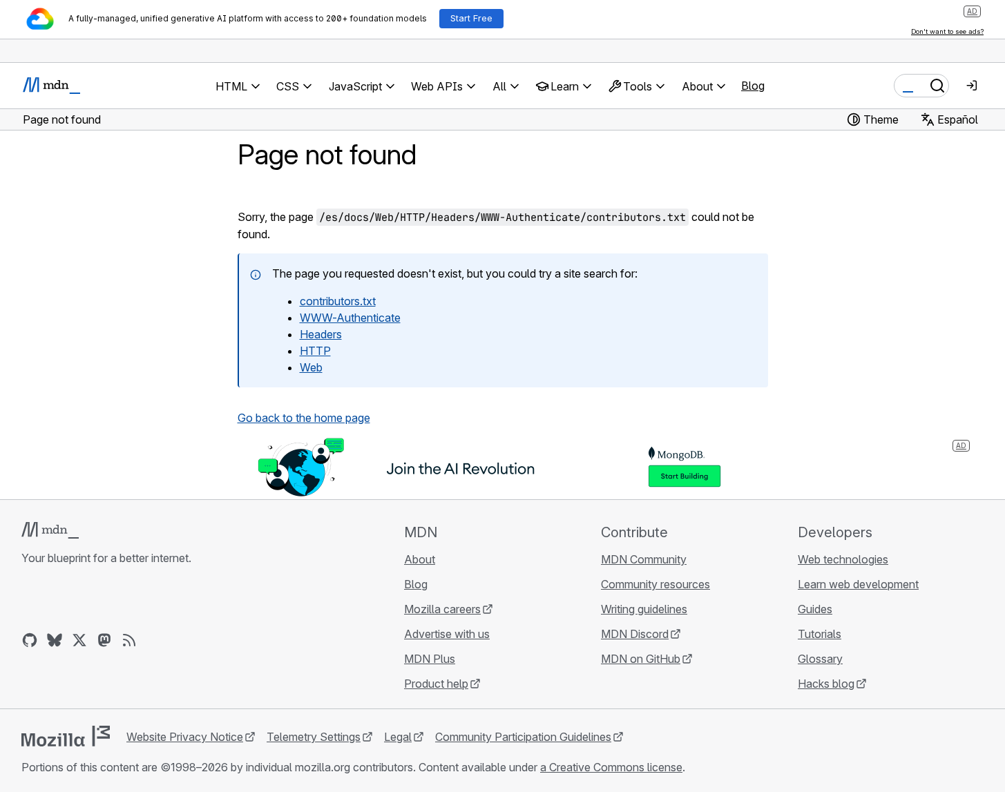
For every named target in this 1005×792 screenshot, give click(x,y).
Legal (398, 737)
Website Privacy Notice (184, 737)
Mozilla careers (442, 609)
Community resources (655, 584)
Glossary (820, 659)
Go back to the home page (304, 418)
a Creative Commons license (611, 767)
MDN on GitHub (640, 659)
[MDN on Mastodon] (104, 640)
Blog (753, 86)
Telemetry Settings (314, 737)
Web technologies (843, 559)
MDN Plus (429, 659)
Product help (436, 683)
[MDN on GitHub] (29, 640)
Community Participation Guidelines (523, 737)
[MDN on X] (79, 640)
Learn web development (858, 584)
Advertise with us (447, 634)
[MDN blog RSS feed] (129, 640)
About (419, 559)
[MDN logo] (50, 530)
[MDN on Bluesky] (54, 640)
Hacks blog (826, 683)
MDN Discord (635, 634)
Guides (815, 609)
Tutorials (819, 634)
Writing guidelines (644, 609)
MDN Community (644, 559)
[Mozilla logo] (65, 736)
